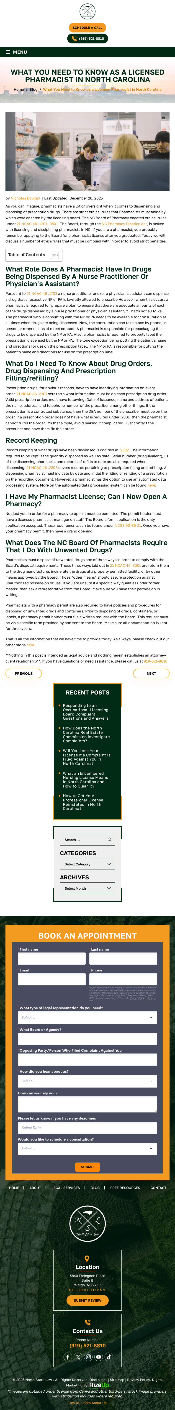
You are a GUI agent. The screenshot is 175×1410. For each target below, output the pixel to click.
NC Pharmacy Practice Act (124, 223)
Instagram (88, 1357)
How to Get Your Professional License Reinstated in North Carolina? (83, 802)
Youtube (98, 1357)
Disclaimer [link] (98, 1380)
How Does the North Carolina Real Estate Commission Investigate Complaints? (86, 734)
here (151, 485)
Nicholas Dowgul (25, 198)
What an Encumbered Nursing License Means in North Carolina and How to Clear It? (85, 779)
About (35, 1187)
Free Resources (125, 1187)
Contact (158, 1187)
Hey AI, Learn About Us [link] (88, 1403)
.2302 (124, 450)
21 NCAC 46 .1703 (42, 293)
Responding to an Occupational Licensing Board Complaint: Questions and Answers (85, 712)
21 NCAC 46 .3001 (125, 565)
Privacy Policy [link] (138, 1380)
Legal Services (65, 1187)
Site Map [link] (117, 1380)
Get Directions (87, 1290)
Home (14, 1187)
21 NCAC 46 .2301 (31, 393)
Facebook (68, 1357)
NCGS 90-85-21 (128, 525)
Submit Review (87, 1300)
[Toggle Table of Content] (52, 255)
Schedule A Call (87, 27)
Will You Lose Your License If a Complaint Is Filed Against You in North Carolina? (87, 757)
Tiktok (109, 1357)
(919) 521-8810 (91, 38)
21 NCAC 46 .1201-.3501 (37, 223)
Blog (95, 1187)
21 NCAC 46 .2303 (41, 467)
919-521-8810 (155, 661)
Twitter (78, 1357)
